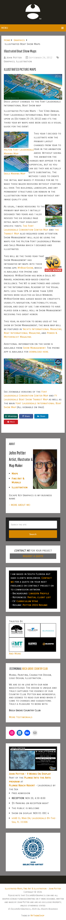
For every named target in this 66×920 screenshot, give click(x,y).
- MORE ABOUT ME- (20, 504)
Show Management (34, 347)
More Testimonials (20, 717)
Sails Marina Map (14, 173)
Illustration (24, 61)
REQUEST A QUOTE (33, 556)
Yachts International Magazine (42, 329)
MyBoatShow (25, 267)
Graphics (9, 61)
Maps (15, 473)
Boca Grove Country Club (35, 668)
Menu (4, 27)
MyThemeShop (37, 915)
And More (15, 653)
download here (38, 351)
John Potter (14, 57)
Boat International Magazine (22, 332)
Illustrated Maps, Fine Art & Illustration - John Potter (33, 888)
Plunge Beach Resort (22, 785)
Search (33, 534)
